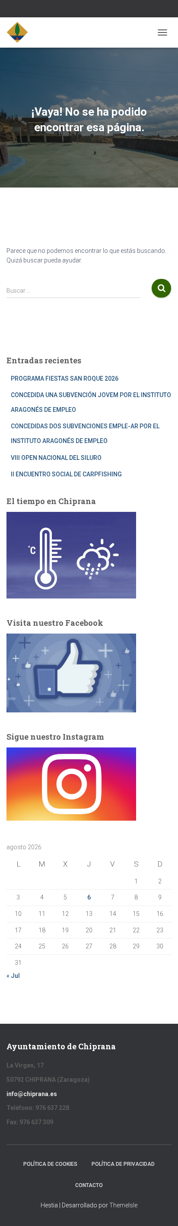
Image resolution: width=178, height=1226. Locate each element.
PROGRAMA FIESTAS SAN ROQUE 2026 (64, 378)
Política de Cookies (50, 1164)
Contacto (89, 1185)
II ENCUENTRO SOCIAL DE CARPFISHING (66, 474)
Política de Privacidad (123, 1164)
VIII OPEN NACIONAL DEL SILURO (56, 457)
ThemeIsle (123, 1205)
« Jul (13, 975)
